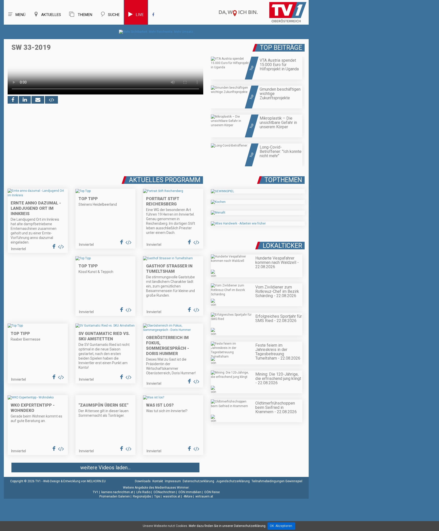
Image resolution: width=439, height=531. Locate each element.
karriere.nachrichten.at (117, 492)
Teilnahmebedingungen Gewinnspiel (277, 481)
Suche (114, 14)
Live (140, 14)
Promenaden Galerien (114, 496)
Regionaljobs (142, 496)
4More (187, 496)
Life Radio (143, 492)
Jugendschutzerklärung (233, 481)
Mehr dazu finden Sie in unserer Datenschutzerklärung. (227, 526)
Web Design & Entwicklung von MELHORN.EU (74, 481)
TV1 (95, 492)
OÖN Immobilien (189, 492)
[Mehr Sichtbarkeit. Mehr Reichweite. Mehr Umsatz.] (156, 32)
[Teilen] (38, 100)
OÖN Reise (212, 492)
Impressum (173, 481)
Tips (157, 496)
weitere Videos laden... (105, 467)
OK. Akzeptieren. (281, 526)
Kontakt (157, 481)
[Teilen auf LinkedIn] (25, 100)
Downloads (143, 481)
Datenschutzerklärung (198, 481)
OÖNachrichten (164, 492)
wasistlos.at (171, 496)
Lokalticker (282, 245)
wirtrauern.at (204, 496)
